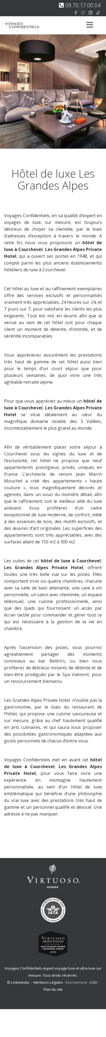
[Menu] (89, 25)
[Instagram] (83, 13)
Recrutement (77, 982)
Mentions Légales (48, 982)
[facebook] (75, 13)
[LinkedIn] (90, 13)
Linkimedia (20, 982)
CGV (93, 982)
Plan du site (53, 989)
